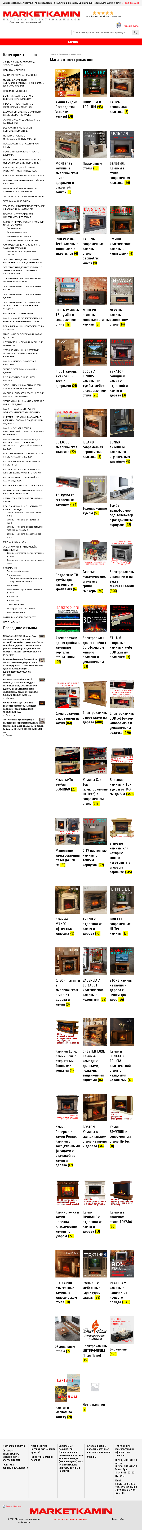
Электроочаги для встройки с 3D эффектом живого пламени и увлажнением (22, 270)
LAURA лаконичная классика (20, 75)
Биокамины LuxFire (16, 612)
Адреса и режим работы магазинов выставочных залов (98, 1449)
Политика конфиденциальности (15, 1466)
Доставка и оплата (14, 1445)
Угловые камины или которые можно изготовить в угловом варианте (21, 353)
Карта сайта (118, 1519)
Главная (53, 54)
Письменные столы (15, 91)
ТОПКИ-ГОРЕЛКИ (15, 604)
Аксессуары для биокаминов (21, 608)
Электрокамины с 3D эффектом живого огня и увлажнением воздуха (21, 305)
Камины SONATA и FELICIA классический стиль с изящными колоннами (23, 431)
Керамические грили (17, 232)
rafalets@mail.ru (125, 1483)
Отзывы (91, 1456)
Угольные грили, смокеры (19, 236)
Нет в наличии (11, 622)
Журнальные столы (14, 542)
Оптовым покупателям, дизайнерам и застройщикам (11, 1455)
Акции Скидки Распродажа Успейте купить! (43, 1449)
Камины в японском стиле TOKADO (23, 485)
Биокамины (10, 568)
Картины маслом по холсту (19, 617)
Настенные (12, 596)
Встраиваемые (14, 575)
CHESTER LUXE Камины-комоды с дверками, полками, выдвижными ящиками (23, 420)
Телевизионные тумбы (16, 201)
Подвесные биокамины (18, 571)
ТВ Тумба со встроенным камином (23, 196)
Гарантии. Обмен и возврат (42, 1458)
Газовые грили (14, 228)
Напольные (12, 585)
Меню (72, 42)
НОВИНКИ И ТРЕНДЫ (14, 70)
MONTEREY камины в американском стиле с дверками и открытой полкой (24, 83)
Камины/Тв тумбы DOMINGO (18, 313)
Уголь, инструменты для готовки (22, 240)
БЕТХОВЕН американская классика (23, 175)
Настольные (13, 600)
